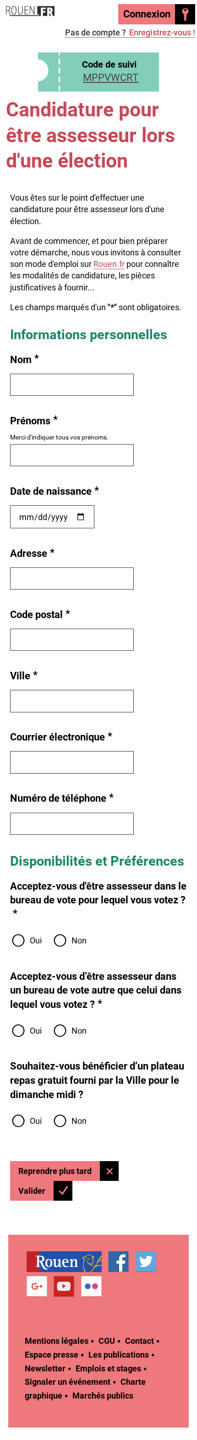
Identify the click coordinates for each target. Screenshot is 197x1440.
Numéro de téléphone (62, 798)
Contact (139, 1341)
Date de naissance (54, 491)
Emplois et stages (108, 1368)
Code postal (40, 614)
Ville (24, 675)
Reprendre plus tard (55, 1171)
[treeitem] (67, 1261)
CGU (106, 1341)
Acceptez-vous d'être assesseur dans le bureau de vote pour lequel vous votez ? (98, 899)
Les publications (118, 1354)
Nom (24, 359)
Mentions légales (56, 1341)
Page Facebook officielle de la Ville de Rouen (118, 1262)
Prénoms (34, 420)
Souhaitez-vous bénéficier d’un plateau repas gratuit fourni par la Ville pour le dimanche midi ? (97, 1080)
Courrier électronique (61, 736)
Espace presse (51, 1354)
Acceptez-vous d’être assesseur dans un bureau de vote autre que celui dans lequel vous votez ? (95, 990)
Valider (31, 1191)
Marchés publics (102, 1395)
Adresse (32, 553)
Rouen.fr (109, 264)
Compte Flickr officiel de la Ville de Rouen (91, 1287)
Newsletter (45, 1368)
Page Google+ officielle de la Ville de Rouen (37, 1287)
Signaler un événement (67, 1382)
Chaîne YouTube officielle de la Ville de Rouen (64, 1287)
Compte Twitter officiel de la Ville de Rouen (146, 1262)
